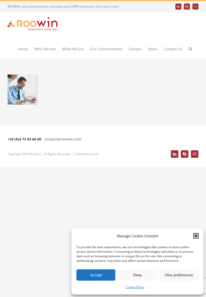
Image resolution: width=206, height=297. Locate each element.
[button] (195, 235)
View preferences (179, 275)
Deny (137, 275)
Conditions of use (87, 154)
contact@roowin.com (63, 139)
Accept (96, 275)
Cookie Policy (135, 287)
